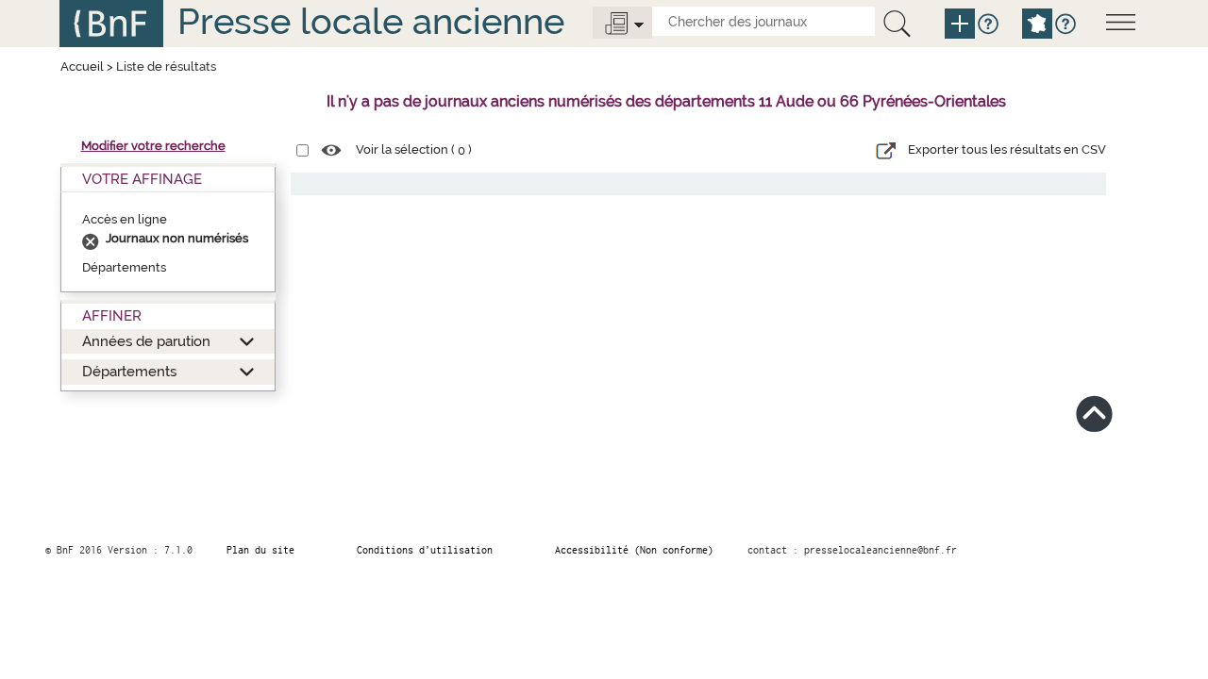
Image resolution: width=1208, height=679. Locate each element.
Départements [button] (129, 371)
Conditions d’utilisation (425, 549)
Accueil (82, 66)
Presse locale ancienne (370, 21)
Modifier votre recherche (153, 146)
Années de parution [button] (146, 341)
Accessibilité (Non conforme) (634, 549)
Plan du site (260, 549)
